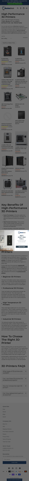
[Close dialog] (28, 230)
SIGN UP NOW (21, 246)
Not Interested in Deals (21, 248)
